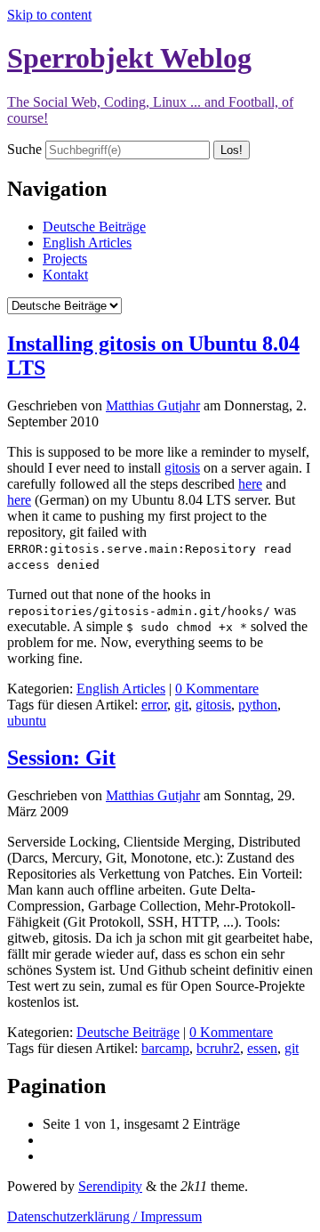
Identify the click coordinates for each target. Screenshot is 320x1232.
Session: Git (61, 757)
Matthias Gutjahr (153, 405)
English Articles (87, 242)
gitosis (182, 467)
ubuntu (26, 720)
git (181, 704)
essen (262, 1048)
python (257, 704)
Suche (24, 149)
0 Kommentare (217, 688)
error (154, 704)
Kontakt (65, 274)
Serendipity (110, 1186)
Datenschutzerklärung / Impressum (104, 1216)
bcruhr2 (218, 1048)
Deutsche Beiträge (94, 226)
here (250, 483)
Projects (65, 258)
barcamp (165, 1048)
